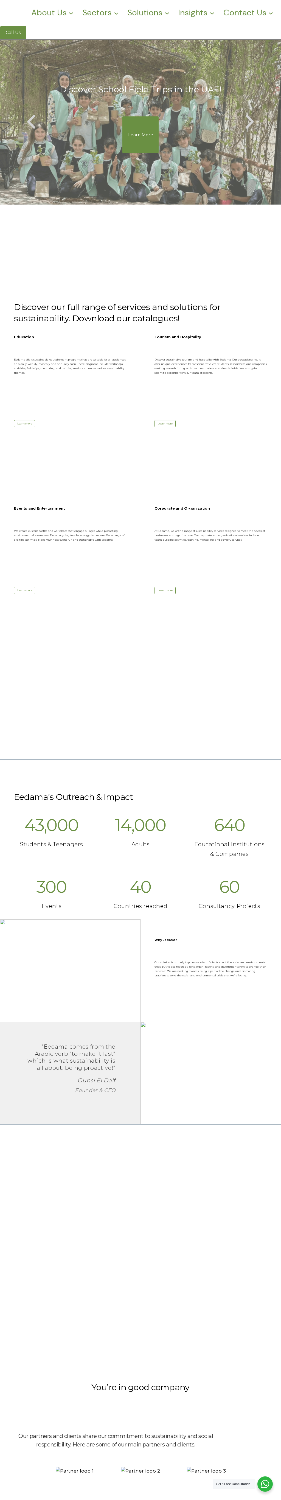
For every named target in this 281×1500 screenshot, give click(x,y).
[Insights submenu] (212, 12)
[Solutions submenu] (167, 12)
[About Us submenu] (71, 12)
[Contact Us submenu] (270, 12)
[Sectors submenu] (116, 12)
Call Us (13, 32)
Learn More (140, 134)
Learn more (24, 423)
